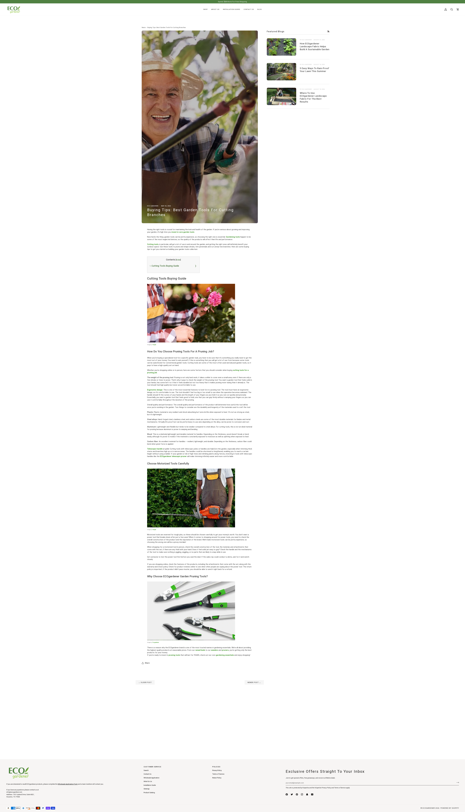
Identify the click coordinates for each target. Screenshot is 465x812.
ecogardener (155, 642)
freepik (154, 344)
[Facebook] (287, 794)
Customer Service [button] (152, 767)
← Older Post (145, 682)
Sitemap (147, 789)
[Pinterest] (297, 794)
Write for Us (148, 781)
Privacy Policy (326, 788)
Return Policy (216, 778)
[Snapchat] (307, 794)
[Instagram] (302, 794)
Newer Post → (254, 682)
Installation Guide (150, 785)
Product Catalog (149, 792)
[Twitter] (292, 794)
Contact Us (147, 774)
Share (147, 663)
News (144, 27)
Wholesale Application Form (68, 784)
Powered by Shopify (450, 808)
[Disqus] (200, 715)
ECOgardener (428, 808)
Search (146, 770)
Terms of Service (340, 788)
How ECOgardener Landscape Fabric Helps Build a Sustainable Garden (314, 46)
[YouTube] (312, 794)
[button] (205, 9)
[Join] (457, 782)
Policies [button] (216, 767)
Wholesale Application (151, 778)
